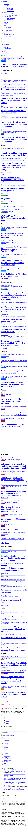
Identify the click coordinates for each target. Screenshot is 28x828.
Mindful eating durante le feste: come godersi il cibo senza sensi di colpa (13, 309)
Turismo (6, 20)
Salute (5, 12)
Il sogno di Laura (7, 199)
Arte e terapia (7, 756)
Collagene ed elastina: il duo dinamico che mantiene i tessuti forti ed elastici (13, 384)
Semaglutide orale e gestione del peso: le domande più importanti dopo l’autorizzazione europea (14, 87)
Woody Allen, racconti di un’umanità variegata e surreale (13, 649)
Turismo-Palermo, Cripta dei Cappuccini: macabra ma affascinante (12, 541)
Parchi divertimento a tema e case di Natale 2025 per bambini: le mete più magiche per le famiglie (14, 680)
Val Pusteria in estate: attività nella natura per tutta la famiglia (14, 414)
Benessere (6, 4)
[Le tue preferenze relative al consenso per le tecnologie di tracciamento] (25, 825)
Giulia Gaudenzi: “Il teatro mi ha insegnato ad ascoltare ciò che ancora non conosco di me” (15, 770)
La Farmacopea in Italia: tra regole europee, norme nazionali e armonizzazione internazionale (14, 466)
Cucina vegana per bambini (12, 206)
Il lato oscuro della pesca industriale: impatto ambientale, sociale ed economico (13, 509)
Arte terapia (10, 8)
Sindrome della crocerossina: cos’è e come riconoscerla (12, 569)
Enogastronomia (11, 18)
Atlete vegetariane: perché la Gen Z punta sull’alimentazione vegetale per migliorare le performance (13, 296)
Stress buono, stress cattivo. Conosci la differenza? (13, 57)
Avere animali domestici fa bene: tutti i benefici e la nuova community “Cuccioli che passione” (14, 494)
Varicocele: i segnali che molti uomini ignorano (12, 189)
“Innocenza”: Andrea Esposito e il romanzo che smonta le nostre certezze (14, 100)
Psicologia (6, 761)
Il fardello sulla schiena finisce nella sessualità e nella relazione (13, 581)
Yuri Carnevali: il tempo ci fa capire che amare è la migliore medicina (13, 629)
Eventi (5, 23)
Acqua (8, 6)
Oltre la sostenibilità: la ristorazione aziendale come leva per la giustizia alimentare (15, 779)
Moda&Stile (7, 29)
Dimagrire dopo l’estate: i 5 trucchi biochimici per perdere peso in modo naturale (13, 343)
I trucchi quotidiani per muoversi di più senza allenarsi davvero (14, 65)
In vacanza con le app (9, 529)
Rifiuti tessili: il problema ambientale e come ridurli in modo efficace (14, 774)
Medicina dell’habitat (12, 15)
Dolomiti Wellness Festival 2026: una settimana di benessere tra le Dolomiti (14, 665)
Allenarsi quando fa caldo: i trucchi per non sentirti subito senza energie (12, 235)
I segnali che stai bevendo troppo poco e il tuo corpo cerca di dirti (14, 154)
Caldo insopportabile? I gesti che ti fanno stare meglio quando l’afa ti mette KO (14, 249)
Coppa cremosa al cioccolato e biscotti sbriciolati (13, 331)
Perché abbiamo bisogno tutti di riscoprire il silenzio (13, 112)
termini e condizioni (10, 735)
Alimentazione (7, 16)
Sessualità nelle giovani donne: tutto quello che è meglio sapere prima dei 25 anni (13, 558)
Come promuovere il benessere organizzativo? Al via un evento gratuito (13, 694)
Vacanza (6, 764)
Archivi (2, 795)
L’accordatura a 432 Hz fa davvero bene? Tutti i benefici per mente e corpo (12, 262)
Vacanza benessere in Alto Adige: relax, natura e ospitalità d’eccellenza (14, 401)
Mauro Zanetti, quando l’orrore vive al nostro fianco (14, 618)
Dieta (5, 763)
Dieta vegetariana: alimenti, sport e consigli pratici (12, 320)
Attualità (6, 22)
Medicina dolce (7, 36)
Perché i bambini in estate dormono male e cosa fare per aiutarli (12, 180)
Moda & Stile (10, 9)
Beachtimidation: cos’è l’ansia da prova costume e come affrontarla (14, 276)
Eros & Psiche (10, 11)
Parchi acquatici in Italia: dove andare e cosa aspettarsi (13, 425)
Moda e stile (7, 757)
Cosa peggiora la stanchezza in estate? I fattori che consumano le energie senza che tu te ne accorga (14, 166)
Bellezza (9, 5)
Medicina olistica (11, 13)
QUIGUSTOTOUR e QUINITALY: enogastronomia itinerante (13, 218)
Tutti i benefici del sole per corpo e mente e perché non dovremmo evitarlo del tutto (14, 124)
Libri (5, 25)
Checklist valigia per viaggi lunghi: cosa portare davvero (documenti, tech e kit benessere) (14, 480)
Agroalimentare (10, 19)
